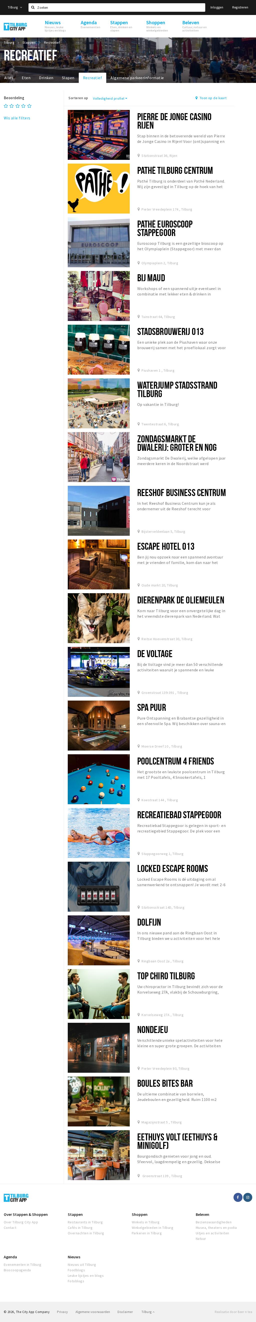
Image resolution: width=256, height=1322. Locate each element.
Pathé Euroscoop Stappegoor (165, 228)
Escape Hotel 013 (165, 546)
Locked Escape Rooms (172, 868)
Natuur (201, 1238)
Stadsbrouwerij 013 (170, 331)
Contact (10, 1227)
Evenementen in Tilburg (23, 1264)
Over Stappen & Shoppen (26, 1214)
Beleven (202, 1214)
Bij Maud (151, 277)
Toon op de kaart (213, 98)
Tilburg (13, 7)
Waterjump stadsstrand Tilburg (177, 389)
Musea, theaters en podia (216, 1227)
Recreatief (92, 77)
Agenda (10, 1256)
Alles (8, 77)
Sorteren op (78, 98)
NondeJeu (152, 1029)
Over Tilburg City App (21, 1222)
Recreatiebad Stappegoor (179, 814)
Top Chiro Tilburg (166, 975)
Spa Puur (151, 707)
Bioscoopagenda (17, 1270)
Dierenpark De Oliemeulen (180, 599)
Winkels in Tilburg (146, 1222)
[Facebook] (238, 1197)
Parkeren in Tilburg (147, 1233)
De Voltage (154, 653)
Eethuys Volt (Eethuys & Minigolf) (177, 1141)
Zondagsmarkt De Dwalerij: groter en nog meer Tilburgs (177, 447)
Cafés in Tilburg (80, 1227)
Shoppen (140, 1214)
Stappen (75, 1214)
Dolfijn (149, 922)
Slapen (68, 77)
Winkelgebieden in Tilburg (152, 1227)
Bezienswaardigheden (214, 1222)
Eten (26, 77)
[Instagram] (247, 1197)
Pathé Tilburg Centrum (175, 170)
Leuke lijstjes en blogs (86, 1275)
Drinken (46, 77)
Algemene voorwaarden (93, 1312)
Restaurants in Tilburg (85, 1222)
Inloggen (216, 7)
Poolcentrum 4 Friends (175, 761)
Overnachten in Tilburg (86, 1233)
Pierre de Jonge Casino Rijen (174, 120)
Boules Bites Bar (165, 1083)
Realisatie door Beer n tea (233, 1312)
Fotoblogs (76, 1281)
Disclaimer (125, 1312)
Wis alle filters (17, 117)
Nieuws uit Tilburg (82, 1264)
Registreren (240, 7)
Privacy (62, 1312)
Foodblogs (76, 1270)
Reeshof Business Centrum (181, 492)
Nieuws (74, 1256)
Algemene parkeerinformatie (137, 77)
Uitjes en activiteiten (212, 1233)
